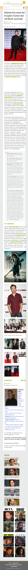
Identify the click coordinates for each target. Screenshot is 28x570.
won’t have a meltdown (11, 76)
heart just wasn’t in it (18, 104)
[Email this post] (14, 27)
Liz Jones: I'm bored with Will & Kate (11, 467)
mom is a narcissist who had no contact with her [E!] (14, 421)
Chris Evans (15, 23)
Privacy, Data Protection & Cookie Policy (13, 564)
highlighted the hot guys (17, 63)
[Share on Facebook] (5, 27)
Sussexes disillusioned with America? (11, 488)
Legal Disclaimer (14, 566)
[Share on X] (7, 27)
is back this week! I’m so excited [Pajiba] (14, 406)
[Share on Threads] (12, 27)
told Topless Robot (14, 227)
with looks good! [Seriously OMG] (21, 398)
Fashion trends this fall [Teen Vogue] (14, 424)
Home (10, 563)
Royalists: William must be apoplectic (11, 497)
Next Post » (23, 380)
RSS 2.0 (15, 434)
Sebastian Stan (22, 23)
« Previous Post (8, 380)
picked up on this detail (16, 242)
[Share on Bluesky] (9, 27)
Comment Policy (15, 563)
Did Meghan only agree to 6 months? (11, 458)
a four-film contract (20, 235)
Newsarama (10, 223)
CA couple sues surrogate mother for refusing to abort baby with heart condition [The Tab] (14, 428)
